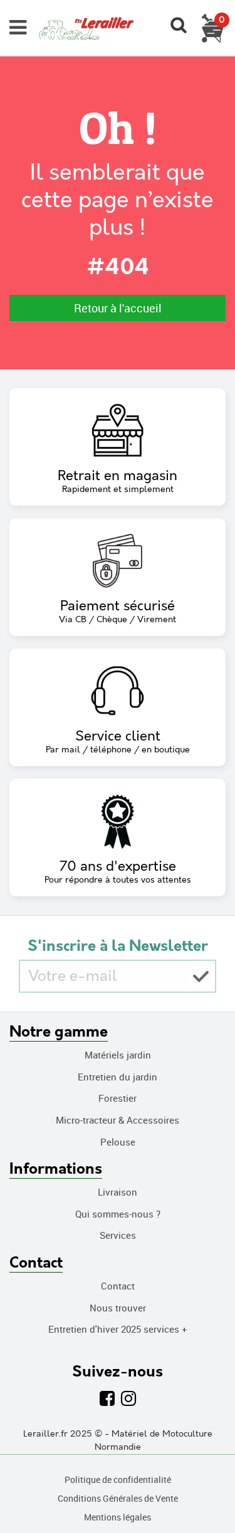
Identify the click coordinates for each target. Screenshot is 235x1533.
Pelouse (117, 1142)
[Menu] (17, 28)
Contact (118, 1285)
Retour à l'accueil (118, 307)
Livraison (117, 1192)
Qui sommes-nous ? (117, 1213)
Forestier (117, 1098)
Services (118, 1235)
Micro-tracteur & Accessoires (117, 1120)
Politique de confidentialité (118, 1479)
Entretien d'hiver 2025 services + (117, 1329)
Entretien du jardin (117, 1076)
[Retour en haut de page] (209, 1495)
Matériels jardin (118, 1054)
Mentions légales (117, 1517)
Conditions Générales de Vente (118, 1498)
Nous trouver (118, 1307)
